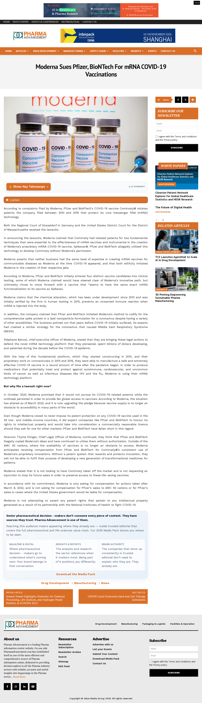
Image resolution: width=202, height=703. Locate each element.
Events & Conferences (45, 21)
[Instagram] (15, 686)
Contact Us (90, 21)
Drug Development (44, 50)
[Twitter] (185, 100)
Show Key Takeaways (29, 186)
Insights (136, 50)
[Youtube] (33, 686)
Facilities (118, 50)
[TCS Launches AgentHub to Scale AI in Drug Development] (176, 241)
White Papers (21, 21)
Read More (19, 676)
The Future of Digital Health (173, 207)
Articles (21, 50)
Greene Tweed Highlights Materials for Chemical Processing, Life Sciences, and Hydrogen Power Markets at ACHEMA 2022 (35, 600)
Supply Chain (98, 50)
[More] (192, 100)
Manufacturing (73, 50)
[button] (195, 51)
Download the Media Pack (75, 574)
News (105, 583)
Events (152, 50)
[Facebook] (178, 100)
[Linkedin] (24, 686)
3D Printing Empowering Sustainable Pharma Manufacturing (170, 298)
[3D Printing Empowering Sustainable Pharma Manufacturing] (176, 279)
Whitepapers (166, 184)
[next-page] (162, 220)
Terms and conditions (186, 136)
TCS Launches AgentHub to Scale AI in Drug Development (176, 258)
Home (6, 21)
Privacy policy (170, 139)
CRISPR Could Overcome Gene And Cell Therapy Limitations (116, 598)
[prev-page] (157, 220)
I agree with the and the (176, 138)
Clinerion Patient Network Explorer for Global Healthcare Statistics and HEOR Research (174, 196)
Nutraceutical (71, 21)
